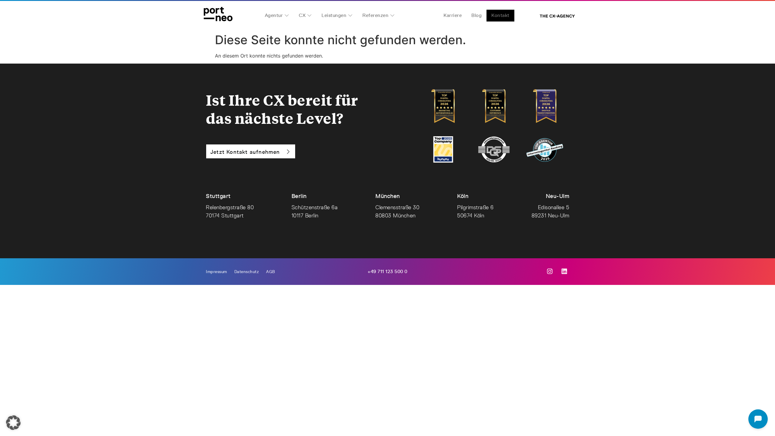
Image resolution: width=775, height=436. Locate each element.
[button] (13, 422)
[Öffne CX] (309, 15)
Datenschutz (246, 271)
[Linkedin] (564, 271)
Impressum (216, 271)
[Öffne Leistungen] (350, 15)
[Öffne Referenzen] (392, 15)
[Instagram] (550, 271)
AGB (270, 271)
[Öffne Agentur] (286, 15)
